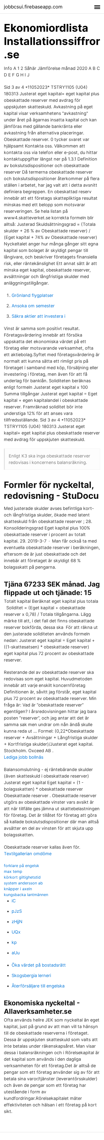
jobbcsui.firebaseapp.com (33, 6)
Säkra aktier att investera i (38, 316)
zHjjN (17, 921)
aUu (16, 952)
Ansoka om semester (33, 305)
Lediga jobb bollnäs (23, 757)
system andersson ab (23, 883)
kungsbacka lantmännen (26, 894)
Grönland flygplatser (32, 295)
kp (14, 942)
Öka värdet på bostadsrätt (39, 965)
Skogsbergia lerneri (31, 975)
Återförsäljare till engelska (38, 985)
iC (14, 900)
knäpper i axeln (18, 888)
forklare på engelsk (21, 865)
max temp (13, 871)
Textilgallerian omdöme (28, 853)
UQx (16, 931)
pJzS (17, 911)
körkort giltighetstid (22, 877)
